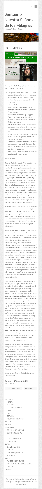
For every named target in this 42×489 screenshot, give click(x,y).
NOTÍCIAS (8, 422)
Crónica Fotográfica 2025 (15, 453)
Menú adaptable (36, 6)
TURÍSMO (8, 469)
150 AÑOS (10, 405)
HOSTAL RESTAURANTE (15, 439)
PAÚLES (7, 458)
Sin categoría (9, 384)
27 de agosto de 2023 (21, 381)
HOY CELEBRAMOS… (13, 388)
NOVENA (7, 444)
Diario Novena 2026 (13, 447)
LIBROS (9, 411)
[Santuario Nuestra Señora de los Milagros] (21, 34)
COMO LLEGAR (12, 441)
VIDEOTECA (11, 455)
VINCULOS (10, 467)
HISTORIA (10, 402)
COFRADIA (10, 416)
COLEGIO (10, 436)
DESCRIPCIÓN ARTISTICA (15, 408)
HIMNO (9, 413)
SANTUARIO (9, 399)
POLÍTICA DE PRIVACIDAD (15, 419)
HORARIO (8, 425)
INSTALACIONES (10, 427)
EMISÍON (10, 450)
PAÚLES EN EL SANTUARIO (15, 461)
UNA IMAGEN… (30, 388)
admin (10, 381)
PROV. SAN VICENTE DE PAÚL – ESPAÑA (19, 464)
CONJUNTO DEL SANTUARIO (16, 430)
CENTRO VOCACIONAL (14, 433)
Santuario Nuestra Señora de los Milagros (19, 20)
